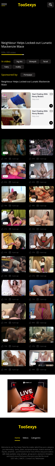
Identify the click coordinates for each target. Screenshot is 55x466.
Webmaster (40, 458)
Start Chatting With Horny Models (40, 95)
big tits (19, 61)
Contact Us (30, 458)
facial (45, 61)
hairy (7, 66)
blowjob (32, 61)
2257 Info (14, 458)
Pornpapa (28, 74)
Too (27, 4)
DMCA (21, 458)
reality (18, 66)
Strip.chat (35, 99)
